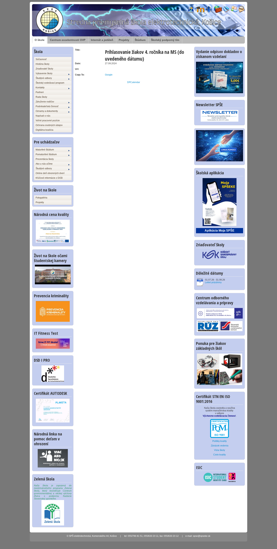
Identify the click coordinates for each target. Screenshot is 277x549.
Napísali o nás (43, 115)
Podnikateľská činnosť (47, 106)
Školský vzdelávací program (50, 83)
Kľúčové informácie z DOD (49, 178)
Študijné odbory (44, 78)
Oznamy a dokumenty (47, 111)
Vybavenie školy (44, 73)
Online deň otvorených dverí (50, 173)
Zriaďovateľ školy (44, 68)
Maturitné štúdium (45, 149)
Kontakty (40, 87)
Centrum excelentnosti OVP (67, 39)
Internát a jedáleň (102, 39)
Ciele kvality (219, 454)
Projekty (124, 39)
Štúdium (140, 39)
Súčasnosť (41, 59)
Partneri (40, 92)
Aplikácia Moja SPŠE (219, 230)
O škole (39, 39)
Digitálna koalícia (44, 130)
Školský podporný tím (165, 39)
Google (108, 74)
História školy (42, 64)
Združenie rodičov (45, 101)
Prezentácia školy (45, 159)
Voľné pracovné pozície (48, 120)
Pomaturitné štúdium (46, 154)
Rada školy (41, 97)
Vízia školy (219, 450)
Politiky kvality (219, 441)
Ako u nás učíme (44, 163)
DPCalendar (133, 82)
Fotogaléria (41, 197)
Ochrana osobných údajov (49, 125)
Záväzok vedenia (219, 445)
